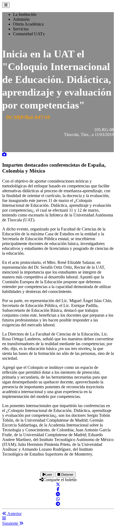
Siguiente (10, 523)
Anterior (14, 513)
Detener (66, 475)
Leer (48, 475)
